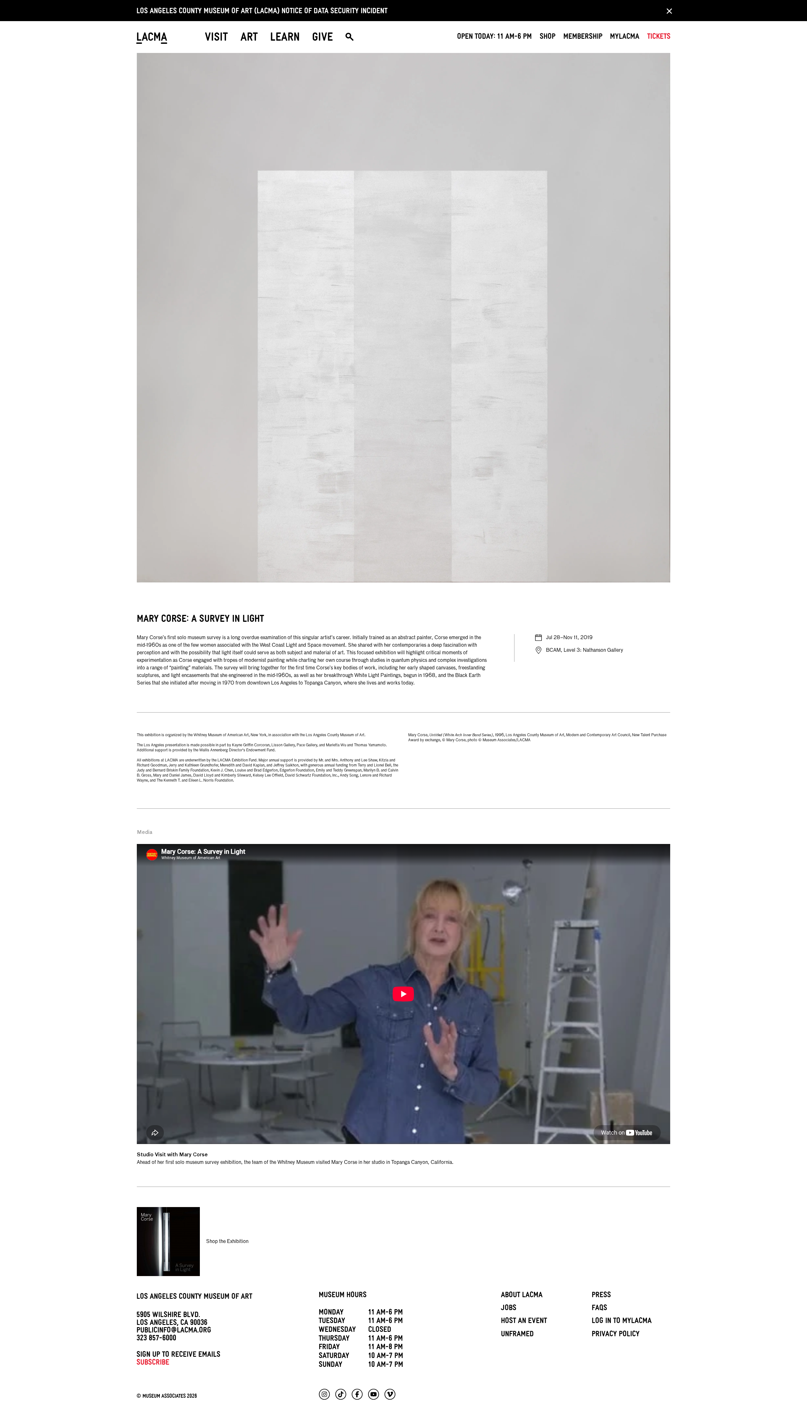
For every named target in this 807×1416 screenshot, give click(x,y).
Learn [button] (285, 39)
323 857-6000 (156, 1339)
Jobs (508, 1309)
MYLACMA (624, 37)
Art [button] (249, 39)
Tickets (659, 37)
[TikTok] (340, 1394)
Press (601, 1296)
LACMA (152, 39)
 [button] (349, 39)
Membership (582, 37)
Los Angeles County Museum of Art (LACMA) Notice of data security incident (261, 12)
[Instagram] (324, 1394)
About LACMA (522, 1296)
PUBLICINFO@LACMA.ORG (173, 1331)
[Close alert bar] (667, 11)
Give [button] (322, 39)
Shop (547, 37)
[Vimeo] (390, 1394)
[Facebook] (357, 1394)
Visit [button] (216, 39)
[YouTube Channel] (373, 1394)
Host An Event (524, 1322)
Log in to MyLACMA (622, 1322)
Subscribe (152, 1363)
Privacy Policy (616, 1335)
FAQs (599, 1309)
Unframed (517, 1335)
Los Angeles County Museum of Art (194, 1297)
